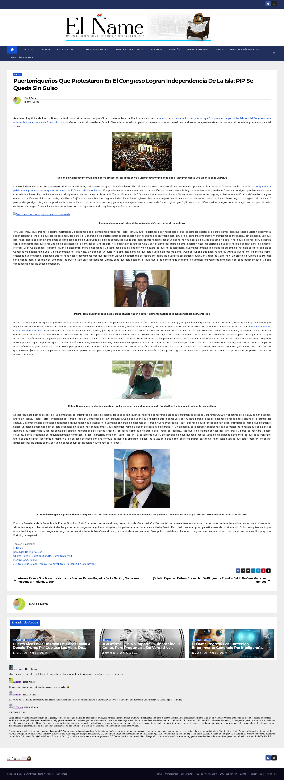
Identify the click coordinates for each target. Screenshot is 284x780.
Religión (174, 49)
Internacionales (96, 49)
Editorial (197, 640)
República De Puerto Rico (27, 551)
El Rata (32, 98)
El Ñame (18, 547)
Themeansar (61, 774)
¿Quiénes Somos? (228, 774)
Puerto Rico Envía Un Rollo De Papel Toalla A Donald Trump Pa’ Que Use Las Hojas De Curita (51, 647)
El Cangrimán (40, 653)
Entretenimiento (198, 49)
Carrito (243, 774)
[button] (274, 53)
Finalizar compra (256, 774)
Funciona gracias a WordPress (22, 774)
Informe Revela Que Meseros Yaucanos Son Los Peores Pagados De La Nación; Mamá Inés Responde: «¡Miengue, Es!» (78, 580)
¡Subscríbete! (187, 774)
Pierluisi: (25, 559)
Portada (26, 49)
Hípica (220, 49)
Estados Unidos (68, 49)
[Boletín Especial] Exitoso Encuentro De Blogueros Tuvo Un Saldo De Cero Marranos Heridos (209, 580)
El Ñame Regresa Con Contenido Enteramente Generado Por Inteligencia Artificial (227, 647)
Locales (45, 49)
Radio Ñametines (22, 57)
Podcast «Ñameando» (245, 49)
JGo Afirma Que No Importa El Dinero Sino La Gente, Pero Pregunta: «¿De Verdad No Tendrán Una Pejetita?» (141, 647)
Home (159, 774)
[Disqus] (142, 701)
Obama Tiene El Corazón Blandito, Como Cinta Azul (42, 555)
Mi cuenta (272, 774)
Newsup (48, 774)
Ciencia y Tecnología (129, 49)
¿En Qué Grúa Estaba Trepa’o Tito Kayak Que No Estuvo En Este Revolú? (54, 563)
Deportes (156, 49)
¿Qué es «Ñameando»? (206, 774)
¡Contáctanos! (171, 774)
